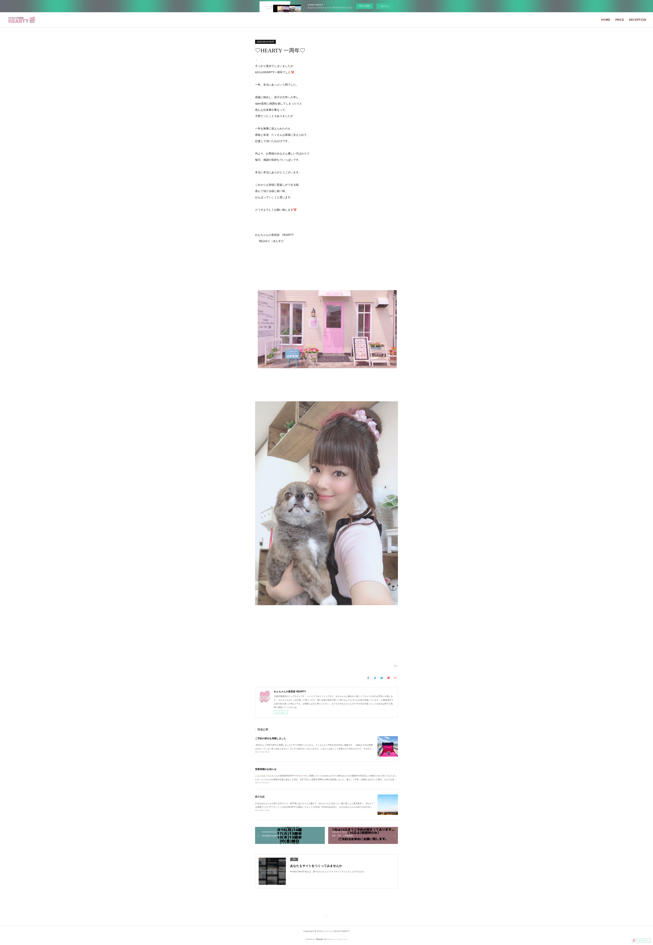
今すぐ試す (364, 5)
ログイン (385, 6)
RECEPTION (637, 19)
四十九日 (260, 796)
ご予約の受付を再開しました (270, 738)
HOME (605, 19)
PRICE (619, 19)
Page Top (326, 917)
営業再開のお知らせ (266, 769)
